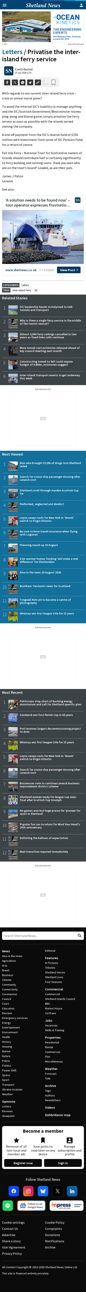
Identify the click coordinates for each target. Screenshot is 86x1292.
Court (5, 1004)
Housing (7, 1046)
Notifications (54, 1241)
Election (7, 1013)
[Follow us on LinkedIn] (72, 1191)
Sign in (63, 1163)
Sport (5, 1080)
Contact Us (10, 1229)
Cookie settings (13, 1222)
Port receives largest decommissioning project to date (50, 730)
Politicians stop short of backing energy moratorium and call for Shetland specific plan (50, 702)
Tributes (50, 967)
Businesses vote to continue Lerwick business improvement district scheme (50, 784)
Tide (48, 1078)
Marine (6, 1051)
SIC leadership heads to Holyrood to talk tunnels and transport (46, 308)
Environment (10, 1032)
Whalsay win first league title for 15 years (47, 613)
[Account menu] (81, 5)
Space (6, 1075)
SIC (36, 290)
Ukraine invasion (12, 1089)
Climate (6, 980)
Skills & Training (54, 1030)
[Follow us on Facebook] (14, 1191)
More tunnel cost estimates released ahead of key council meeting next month (50, 349)
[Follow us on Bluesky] (43, 1191)
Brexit (5, 970)
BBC (47, 1004)
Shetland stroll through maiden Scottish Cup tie (49, 491)
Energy (6, 1023)
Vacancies (51, 1025)
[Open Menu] (4, 5)
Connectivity (10, 989)
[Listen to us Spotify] (8, 1205)
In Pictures (51, 963)
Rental (49, 1047)
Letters (12, 52)
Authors (50, 1095)
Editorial (50, 950)
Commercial (54, 989)
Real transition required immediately (44, 851)
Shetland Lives (54, 977)
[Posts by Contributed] (8, 70)
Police (6, 1061)
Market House (53, 1008)
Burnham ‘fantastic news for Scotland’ (45, 586)
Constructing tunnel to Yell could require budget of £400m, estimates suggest (46, 363)
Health (6, 1037)
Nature (6, 1056)
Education (8, 1008)
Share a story (11, 1241)
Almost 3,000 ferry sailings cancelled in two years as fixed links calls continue (48, 335)
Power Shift (9, 1070)
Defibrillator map (58, 1115)
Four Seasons (53, 982)
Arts (4, 965)
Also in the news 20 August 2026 (40, 572)
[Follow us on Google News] (31, 1205)
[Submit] (79, 936)
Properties (53, 1037)
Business (7, 975)
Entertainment (11, 1027)
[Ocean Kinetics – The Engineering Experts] (43, 26)
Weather (7, 1094)
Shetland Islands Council (60, 999)
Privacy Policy (12, 1253)
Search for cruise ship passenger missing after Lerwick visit (50, 478)
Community (9, 984)
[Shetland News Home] (43, 8)
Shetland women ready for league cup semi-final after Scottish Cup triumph (48, 798)
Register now (23, 1163)
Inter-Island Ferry (22, 290)
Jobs (48, 1020)
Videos (50, 1107)
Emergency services (15, 1018)
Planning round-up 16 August (39, 545)
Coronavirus (9, 994)
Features (51, 958)
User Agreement (13, 1247)
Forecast (50, 1074)
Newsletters (53, 1100)
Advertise (8, 1235)
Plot (47, 1057)
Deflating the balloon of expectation (44, 838)
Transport (8, 1085)
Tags (48, 1091)
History (6, 1042)
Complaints (53, 1229)
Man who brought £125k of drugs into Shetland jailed (50, 464)
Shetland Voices (55, 972)
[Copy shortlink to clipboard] (38, 83)
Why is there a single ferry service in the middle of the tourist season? (50, 322)
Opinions (8, 1101)
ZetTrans (50, 1013)
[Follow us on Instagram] (28, 1191)
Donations (52, 1235)
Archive (50, 1086)
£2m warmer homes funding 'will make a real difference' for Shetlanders (49, 560)
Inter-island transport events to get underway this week (50, 376)
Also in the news (12, 956)
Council (6, 999)
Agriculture (9, 961)
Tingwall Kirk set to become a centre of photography (45, 601)
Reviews (7, 1111)
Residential (52, 1042)
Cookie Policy (54, 1222)
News (6, 951)
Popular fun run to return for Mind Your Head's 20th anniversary (50, 825)
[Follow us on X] (57, 1191)
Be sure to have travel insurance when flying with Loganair (48, 532)
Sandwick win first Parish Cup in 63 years (46, 715)
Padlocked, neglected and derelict (42, 504)
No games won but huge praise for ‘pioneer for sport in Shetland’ (50, 812)
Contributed (24, 69)
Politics (6, 1065)
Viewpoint (8, 1116)
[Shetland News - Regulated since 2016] (66, 1205)
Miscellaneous (54, 1061)
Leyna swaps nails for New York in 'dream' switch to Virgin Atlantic (47, 519)
